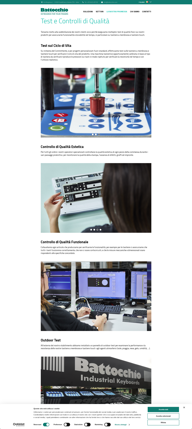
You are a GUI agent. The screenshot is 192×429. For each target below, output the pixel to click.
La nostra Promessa (117, 11)
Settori (100, 11)
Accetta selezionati (163, 416)
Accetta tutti (163, 409)
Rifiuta (163, 422)
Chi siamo (134, 11)
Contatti (146, 11)
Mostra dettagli (121, 425)
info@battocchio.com (110, 2)
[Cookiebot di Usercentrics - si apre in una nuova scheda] (19, 424)
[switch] (67, 424)
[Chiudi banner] (184, 407)
